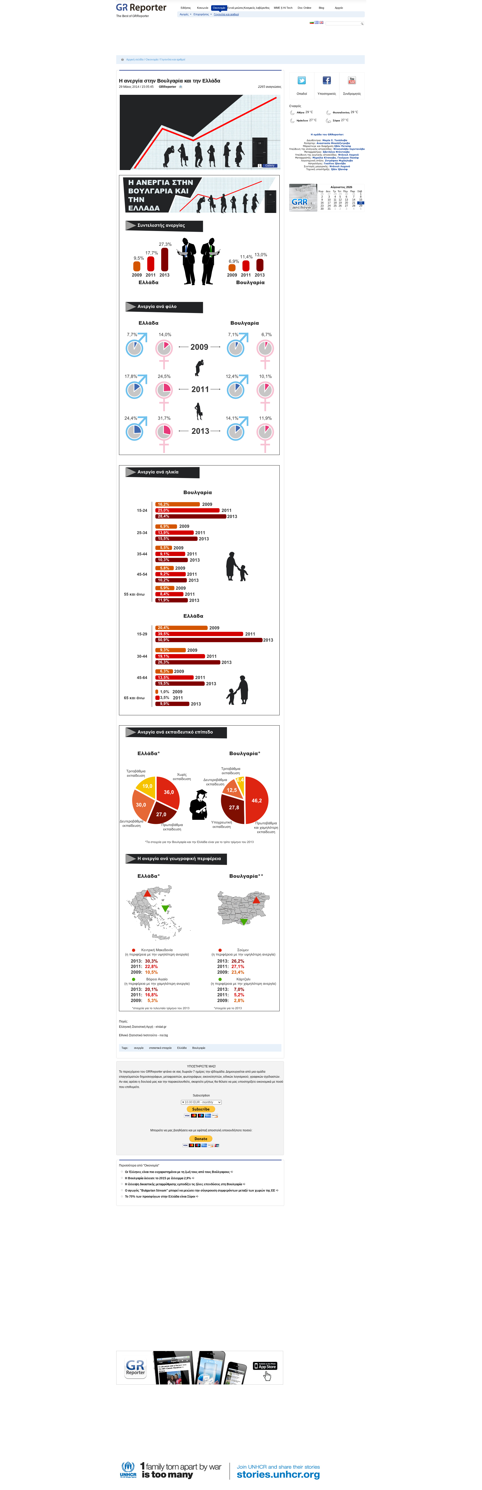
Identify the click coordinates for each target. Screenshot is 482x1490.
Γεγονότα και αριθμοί (226, 14)
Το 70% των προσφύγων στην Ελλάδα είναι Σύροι (160, 1196)
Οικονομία (219, 7)
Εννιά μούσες (235, 7)
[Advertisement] (207, 40)
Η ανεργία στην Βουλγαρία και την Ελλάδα (169, 81)
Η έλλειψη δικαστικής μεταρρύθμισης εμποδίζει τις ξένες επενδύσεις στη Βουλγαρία (184, 1184)
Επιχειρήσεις (201, 14)
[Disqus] (201, 1284)
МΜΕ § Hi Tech (283, 7)
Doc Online (304, 7)
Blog (321, 7)
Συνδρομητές (352, 94)
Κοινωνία (202, 7)
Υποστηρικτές (327, 94)
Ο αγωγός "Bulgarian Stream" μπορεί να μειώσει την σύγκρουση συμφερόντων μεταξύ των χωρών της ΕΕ (200, 1190)
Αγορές (184, 14)
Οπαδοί (302, 94)
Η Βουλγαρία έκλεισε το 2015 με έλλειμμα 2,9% (158, 1178)
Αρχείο (339, 7)
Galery (269, 165)
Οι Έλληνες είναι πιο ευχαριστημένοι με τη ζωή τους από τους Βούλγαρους (177, 1172)
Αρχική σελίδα (134, 59)
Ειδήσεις (186, 7)
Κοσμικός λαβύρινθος (257, 7)
